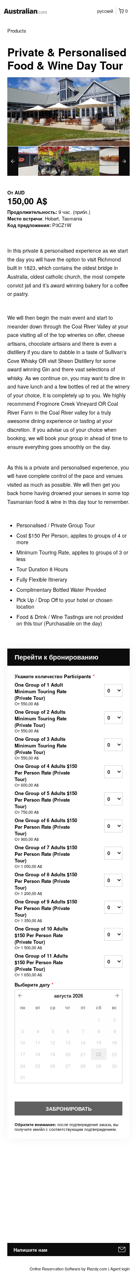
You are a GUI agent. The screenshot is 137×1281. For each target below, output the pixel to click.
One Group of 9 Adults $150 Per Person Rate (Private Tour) (46, 910)
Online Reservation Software (55, 1268)
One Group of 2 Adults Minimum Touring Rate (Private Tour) (40, 721)
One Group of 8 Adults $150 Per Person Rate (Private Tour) (46, 883)
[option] (22, 161)
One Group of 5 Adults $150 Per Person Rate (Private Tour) (46, 802)
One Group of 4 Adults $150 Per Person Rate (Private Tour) (46, 775)
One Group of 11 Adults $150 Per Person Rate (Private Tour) (41, 965)
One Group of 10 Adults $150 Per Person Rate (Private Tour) (41, 937)
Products (16, 30)
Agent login (120, 1268)
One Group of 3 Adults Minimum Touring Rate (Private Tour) (40, 748)
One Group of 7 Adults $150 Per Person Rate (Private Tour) (46, 856)
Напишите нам (30, 1249)
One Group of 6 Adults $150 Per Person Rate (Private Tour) (46, 829)
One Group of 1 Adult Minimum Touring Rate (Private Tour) (40, 694)
